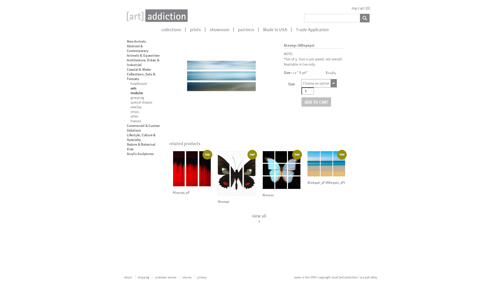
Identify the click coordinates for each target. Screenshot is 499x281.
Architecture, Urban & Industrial (143, 62)
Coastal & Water (139, 69)
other (134, 116)
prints (195, 29)
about (128, 277)
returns (187, 277)
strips (134, 111)
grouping (137, 97)
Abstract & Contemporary (137, 48)
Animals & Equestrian (143, 55)
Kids (130, 149)
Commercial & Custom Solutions (143, 128)
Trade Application (312, 29)
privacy (202, 277)
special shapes (141, 102)
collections (171, 29)
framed (135, 121)
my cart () (361, 8)
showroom (219, 29)
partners (246, 29)
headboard (138, 83)
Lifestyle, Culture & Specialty (141, 137)
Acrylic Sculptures (140, 154)
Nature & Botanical (141, 144)
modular (136, 93)
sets (133, 88)
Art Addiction (156, 15)
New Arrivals (136, 41)
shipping (143, 277)
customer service (165, 277)
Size (291, 84)
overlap (136, 107)
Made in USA (275, 29)
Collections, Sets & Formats (141, 76)
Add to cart (316, 101)
